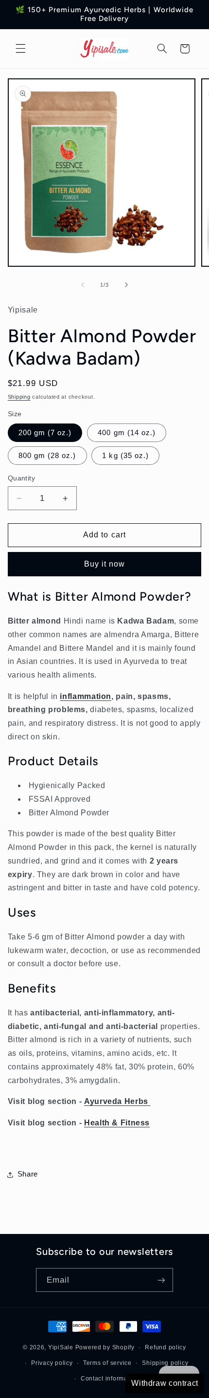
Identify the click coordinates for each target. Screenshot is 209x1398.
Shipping (19, 397)
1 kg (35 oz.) (125, 456)
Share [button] (27, 1174)
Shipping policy (165, 1363)
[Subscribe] (161, 1280)
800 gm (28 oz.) (47, 456)
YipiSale (60, 1347)
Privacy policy (51, 1363)
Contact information (110, 1378)
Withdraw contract (164, 1383)
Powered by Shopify (105, 1347)
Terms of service (107, 1363)
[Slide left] (82, 284)
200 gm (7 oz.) (45, 433)
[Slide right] (126, 284)
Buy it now (104, 564)
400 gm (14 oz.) (127, 433)
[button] (20, 48)
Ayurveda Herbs (117, 1101)
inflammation (85, 696)
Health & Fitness (117, 1123)
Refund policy (165, 1347)
